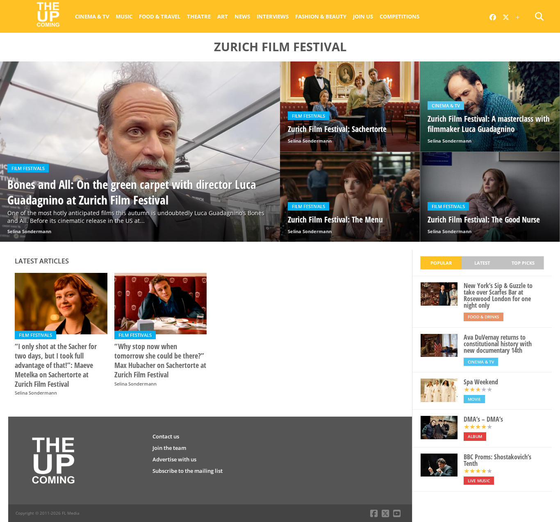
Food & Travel (159, 16)
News (242, 16)
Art (222, 16)
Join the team (169, 448)
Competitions (399, 16)
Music (124, 16)
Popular (441, 263)
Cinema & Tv (92, 16)
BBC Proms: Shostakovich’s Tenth (497, 460)
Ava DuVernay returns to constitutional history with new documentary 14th (498, 344)
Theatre (199, 16)
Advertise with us (174, 459)
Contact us (166, 436)
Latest (482, 263)
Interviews (273, 16)
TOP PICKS (523, 263)
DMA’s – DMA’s (483, 419)
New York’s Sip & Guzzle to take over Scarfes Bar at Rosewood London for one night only (498, 295)
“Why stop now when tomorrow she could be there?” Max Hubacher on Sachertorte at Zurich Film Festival (160, 360)
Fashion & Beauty (320, 16)
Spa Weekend (481, 382)
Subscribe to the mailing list (188, 470)
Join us (363, 16)
